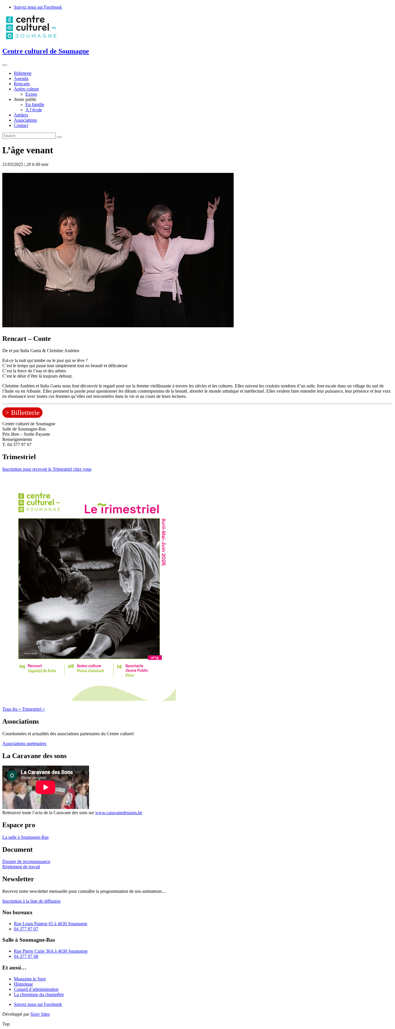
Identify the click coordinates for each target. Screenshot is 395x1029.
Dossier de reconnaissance (26, 861)
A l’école (33, 109)
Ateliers (21, 114)
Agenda (21, 78)
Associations (25, 120)
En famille (34, 104)
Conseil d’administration (36, 989)
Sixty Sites (40, 1014)
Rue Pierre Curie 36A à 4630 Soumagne (51, 951)
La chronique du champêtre (39, 994)
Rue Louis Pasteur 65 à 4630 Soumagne (50, 923)
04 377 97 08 (26, 956)
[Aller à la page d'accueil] (31, 38)
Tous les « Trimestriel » (23, 709)
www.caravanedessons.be (118, 812)
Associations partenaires (24, 743)
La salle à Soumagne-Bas (25, 837)
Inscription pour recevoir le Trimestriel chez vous (46, 469)
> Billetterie (22, 412)
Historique (23, 984)
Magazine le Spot (30, 978)
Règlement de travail (21, 866)
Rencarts (22, 83)
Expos (31, 94)
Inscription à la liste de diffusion (31, 901)
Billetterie (23, 73)
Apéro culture (26, 88)
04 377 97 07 (26, 928)
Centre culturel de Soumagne (45, 51)
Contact (21, 125)
